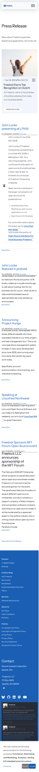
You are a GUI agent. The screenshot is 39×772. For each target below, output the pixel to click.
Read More (6, 250)
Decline (25, 766)
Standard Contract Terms (12, 645)
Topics (4, 591)
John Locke (22, 134)
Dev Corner (6, 580)
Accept (32, 766)
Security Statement (9, 642)
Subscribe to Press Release (12, 541)
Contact (5, 559)
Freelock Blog (7, 573)
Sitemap (5, 566)
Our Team (5, 611)
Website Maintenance (10, 601)
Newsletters (6, 584)
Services (5, 597)
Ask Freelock (7, 576)
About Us (5, 607)
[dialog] (19, 756)
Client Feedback (8, 614)
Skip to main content (5, 3)
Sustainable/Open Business (13, 587)
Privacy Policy (7, 638)
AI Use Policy (7, 635)
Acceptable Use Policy (11, 628)
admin (23, 451)
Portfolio (5, 618)
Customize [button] (7, 766)
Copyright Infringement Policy (14, 631)
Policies (5, 624)
